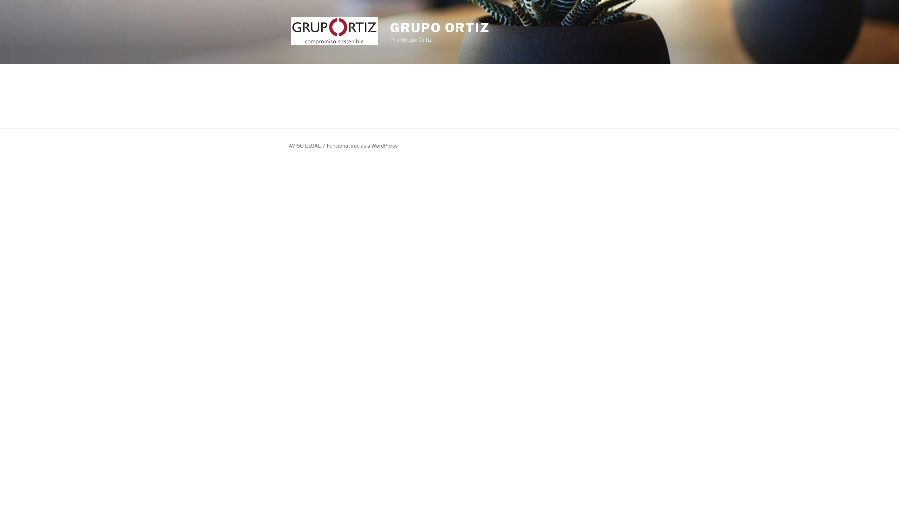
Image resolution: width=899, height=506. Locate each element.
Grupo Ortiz (440, 27)
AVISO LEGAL (305, 146)
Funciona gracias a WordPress (362, 146)
